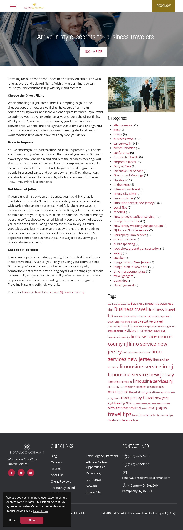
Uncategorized (124, 285)
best (117, 130)
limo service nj (74, 292)
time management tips (129, 271)
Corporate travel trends (126, 322)
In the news (122, 184)
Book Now (164, 5)
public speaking (124, 244)
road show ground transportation (137, 248)
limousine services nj (153, 381)
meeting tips (118, 391)
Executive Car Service (128, 171)
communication (124, 148)
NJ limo (130, 403)
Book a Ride (93, 52)
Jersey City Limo (125, 194)
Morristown (94, 480)
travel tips (120, 280)
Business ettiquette (121, 304)
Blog (54, 456)
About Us (57, 475)
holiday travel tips (154, 330)
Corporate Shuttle (126, 157)
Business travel (130, 309)
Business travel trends (125, 316)
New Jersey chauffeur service (134, 216)
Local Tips (120, 207)
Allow (31, 520)
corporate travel (125, 162)
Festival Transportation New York (151, 326)
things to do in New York (130, 267)
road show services (161, 403)
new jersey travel (137, 397)
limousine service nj (120, 381)
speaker (119, 258)
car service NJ (53, 292)
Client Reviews (61, 481)
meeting (119, 212)
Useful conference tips (123, 420)
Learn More (40, 511)
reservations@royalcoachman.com (146, 478)
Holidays (120, 180)
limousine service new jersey (134, 203)
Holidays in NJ (133, 331)
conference (122, 153)
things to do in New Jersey (132, 262)
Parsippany (93, 473)
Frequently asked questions (63, 490)
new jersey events (126, 221)
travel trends (140, 415)
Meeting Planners (116, 387)
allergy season (123, 125)
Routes (56, 469)
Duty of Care (122, 166)
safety (118, 253)
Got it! (13, 520)
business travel (32, 292)
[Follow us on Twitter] (21, 472)
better (118, 134)
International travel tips (119, 337)
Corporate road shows (147, 316)
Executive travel (150, 321)
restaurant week (143, 403)
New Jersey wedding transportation (138, 226)
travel (144, 408)
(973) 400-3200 (138, 464)
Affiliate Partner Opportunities (97, 464)
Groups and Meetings (128, 175)
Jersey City (93, 492)
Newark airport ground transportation (149, 392)
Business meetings (145, 303)
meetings (158, 386)
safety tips (114, 408)
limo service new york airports (136, 352)
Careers (56, 462)
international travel (127, 189)
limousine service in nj (146, 366)
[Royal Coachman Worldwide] (34, 5)
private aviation (124, 239)
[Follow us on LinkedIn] (30, 472)
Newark (91, 486)
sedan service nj (131, 408)
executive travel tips (121, 326)
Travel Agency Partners (102, 456)
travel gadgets (123, 276)
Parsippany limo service (130, 235)
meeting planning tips (138, 386)
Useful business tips (161, 415)
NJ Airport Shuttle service (131, 230)
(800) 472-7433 (138, 456)
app (110, 304)
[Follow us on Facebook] (11, 472)
